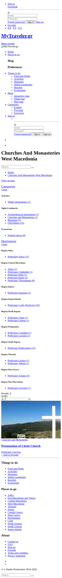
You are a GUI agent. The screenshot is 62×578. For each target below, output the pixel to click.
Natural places (16, 235)
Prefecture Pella (17, 275)
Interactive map (21, 96)
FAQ (10, 544)
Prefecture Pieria (18, 277)
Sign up (40, 22)
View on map (8, 180)
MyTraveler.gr (17, 36)
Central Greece (15, 512)
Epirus (11, 509)
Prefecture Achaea (18, 375)
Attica (11, 495)
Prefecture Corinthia (19, 333)
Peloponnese (14, 518)
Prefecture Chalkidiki (20, 272)
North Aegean (15, 523)
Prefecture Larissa (18, 360)
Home (11, 51)
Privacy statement (16, 555)
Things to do (14, 73)
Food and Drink (22, 76)
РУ (14, 28)
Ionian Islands (15, 529)
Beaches (18, 87)
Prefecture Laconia (19, 335)
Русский (18, 110)
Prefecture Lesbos (18, 320)
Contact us (13, 541)
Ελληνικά (19, 113)
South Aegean (15, 526)
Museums (14, 220)
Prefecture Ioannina (19, 293)
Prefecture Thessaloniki (21, 280)
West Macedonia (16, 503)
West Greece (14, 515)
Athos (12, 269)
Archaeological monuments (23, 214)
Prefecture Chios (18, 317)
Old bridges (16, 223)
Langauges (13, 104)
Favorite (12, 25)
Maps (10, 93)
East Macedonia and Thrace (22, 498)
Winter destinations (19, 202)
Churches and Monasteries (23, 217)
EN (9, 28)
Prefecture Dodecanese (21, 348)
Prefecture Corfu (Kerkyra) (24, 305)
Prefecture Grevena (19, 388)
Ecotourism (19, 90)
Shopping (19, 81)
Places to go (14, 54)
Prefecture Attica (18, 256)
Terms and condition (18, 553)
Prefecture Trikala (18, 363)
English (18, 107)
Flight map (19, 99)
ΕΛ (20, 28)
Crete (10, 521)
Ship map (19, 101)
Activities (19, 79)
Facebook (12, 6)
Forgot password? (17, 22)
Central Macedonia (17, 501)
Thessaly (12, 506)
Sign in (11, 4)
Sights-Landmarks (23, 84)
